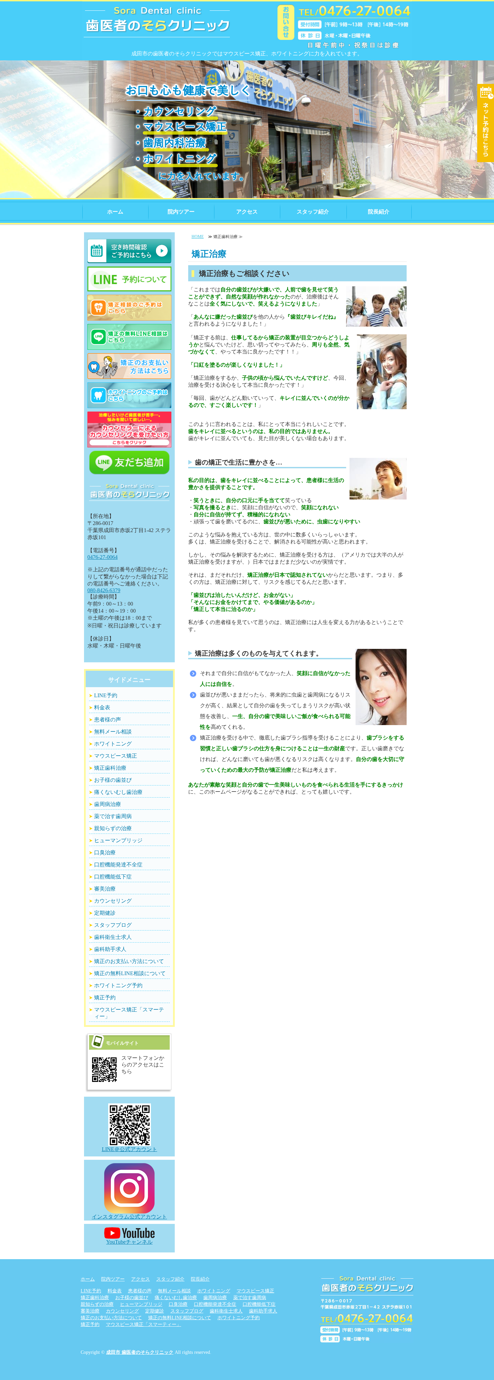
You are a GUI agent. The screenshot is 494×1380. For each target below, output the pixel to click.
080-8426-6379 (103, 590)
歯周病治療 (107, 804)
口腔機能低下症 (113, 876)
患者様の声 (107, 719)
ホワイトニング (113, 744)
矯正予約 (105, 997)
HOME (198, 236)
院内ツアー (181, 212)
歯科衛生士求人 (113, 937)
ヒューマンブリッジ (118, 840)
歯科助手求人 (110, 949)
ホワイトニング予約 (118, 985)
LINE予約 (105, 695)
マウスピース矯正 (115, 756)
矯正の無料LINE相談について (130, 973)
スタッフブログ (113, 925)
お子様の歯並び (113, 780)
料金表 (102, 707)
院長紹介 (378, 212)
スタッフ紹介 (313, 212)
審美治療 (105, 889)
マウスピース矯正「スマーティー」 (129, 1013)
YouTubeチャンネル (129, 1242)
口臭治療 (105, 852)
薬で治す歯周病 (113, 816)
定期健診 (105, 913)
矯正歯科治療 (110, 768)
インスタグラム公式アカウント (129, 1217)
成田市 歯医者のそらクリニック (139, 1352)
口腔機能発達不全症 (118, 864)
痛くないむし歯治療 (118, 792)
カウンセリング (113, 901)
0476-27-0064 (102, 557)
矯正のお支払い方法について (129, 961)
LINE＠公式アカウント (129, 1149)
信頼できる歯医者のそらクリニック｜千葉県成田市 (157, 27)
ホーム (115, 212)
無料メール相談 (113, 731)
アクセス (247, 212)
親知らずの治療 (113, 828)
